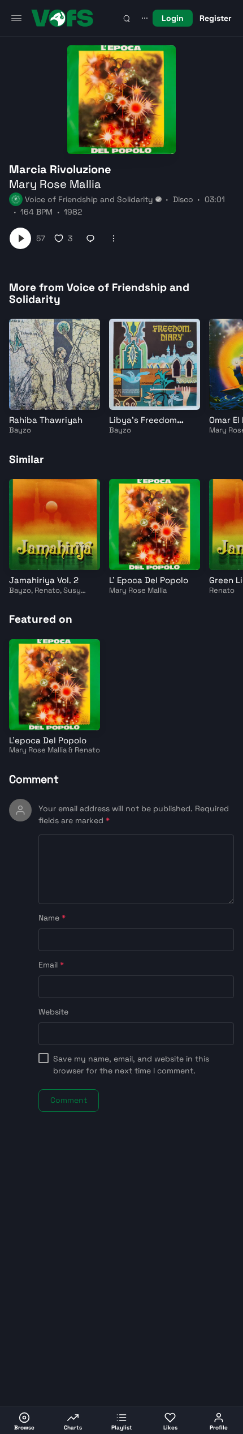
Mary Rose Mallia (55, 184)
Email (51, 965)
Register (215, 18)
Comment (34, 779)
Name (52, 918)
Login (173, 18)
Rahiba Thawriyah (46, 419)
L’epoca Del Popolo (47, 740)
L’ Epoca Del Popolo (148, 580)
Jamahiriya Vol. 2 (44, 580)
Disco (183, 199)
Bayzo (20, 430)
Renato (47, 590)
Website (53, 1012)
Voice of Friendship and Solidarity (89, 199)
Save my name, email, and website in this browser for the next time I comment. (131, 1065)
